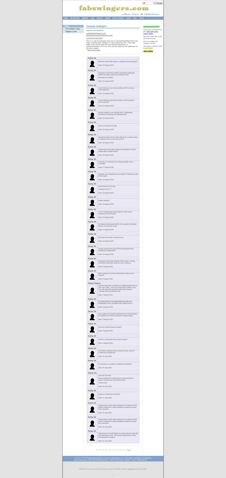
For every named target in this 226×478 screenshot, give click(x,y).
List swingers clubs (73, 29)
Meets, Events (118, 18)
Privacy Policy (83, 459)
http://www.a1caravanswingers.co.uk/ (99, 35)
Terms (76, 459)
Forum (107, 18)
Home (66, 18)
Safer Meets (137, 457)
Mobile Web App (142, 459)
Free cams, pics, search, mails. (150, 33)
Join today (148, 51)
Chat (92, 18)
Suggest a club (71, 31)
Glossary (127, 459)
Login (141, 18)
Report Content (119, 459)
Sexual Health (128, 457)
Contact (134, 459)
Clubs (128, 18)
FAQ (89, 459)
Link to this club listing (94, 38)
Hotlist (100, 18)
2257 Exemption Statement (100, 459)
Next (128, 450)
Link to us (107, 457)
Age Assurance (147, 457)
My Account (75, 18)
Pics (135, 18)
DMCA (112, 459)
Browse (85, 18)
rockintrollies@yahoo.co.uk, (96, 33)
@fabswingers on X (117, 457)
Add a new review (94, 50)
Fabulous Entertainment (96, 457)
